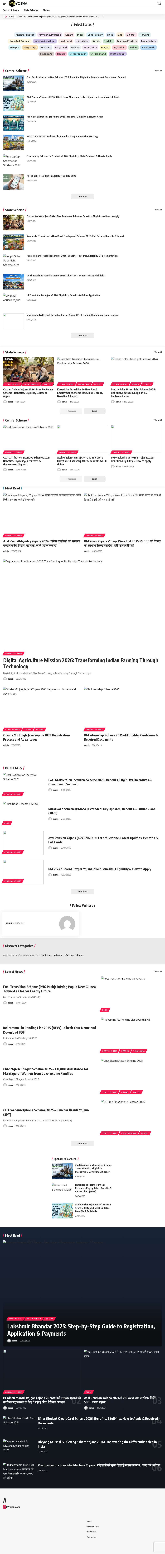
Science (58, 955)
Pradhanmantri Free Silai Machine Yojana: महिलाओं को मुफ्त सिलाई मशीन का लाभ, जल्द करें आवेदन (99, 1465)
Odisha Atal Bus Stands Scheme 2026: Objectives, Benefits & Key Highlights (66, 275)
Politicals (47, 955)
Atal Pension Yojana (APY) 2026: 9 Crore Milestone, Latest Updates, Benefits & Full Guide (73, 97)
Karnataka (83, 384)
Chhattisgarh (31, 384)
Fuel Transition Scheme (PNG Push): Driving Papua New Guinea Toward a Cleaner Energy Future (49, 989)
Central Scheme (16, 70)
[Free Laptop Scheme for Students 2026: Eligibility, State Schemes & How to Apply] (13, 162)
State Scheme (14, 209)
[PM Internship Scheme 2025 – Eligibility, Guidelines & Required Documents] (123, 709)
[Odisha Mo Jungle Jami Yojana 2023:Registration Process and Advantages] (42, 709)
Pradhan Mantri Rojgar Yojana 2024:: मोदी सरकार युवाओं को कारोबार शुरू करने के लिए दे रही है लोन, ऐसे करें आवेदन (42, 1400)
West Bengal (16, 1319)
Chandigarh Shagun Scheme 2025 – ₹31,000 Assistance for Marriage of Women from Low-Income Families (45, 1071)
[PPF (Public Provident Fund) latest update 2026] (13, 182)
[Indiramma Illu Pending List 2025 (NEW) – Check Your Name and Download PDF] (131, 1036)
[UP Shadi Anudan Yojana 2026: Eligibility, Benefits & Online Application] (13, 301)
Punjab (135, 384)
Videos (79, 955)
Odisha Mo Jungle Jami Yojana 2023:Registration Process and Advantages (36, 737)
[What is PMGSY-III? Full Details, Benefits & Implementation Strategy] (13, 143)
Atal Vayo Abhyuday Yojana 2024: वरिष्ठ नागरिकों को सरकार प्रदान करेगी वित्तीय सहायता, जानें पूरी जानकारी (41, 543)
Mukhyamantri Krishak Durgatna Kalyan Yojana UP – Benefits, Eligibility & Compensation (73, 315)
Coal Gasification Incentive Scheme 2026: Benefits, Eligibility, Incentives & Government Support (76, 77)
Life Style (69, 955)
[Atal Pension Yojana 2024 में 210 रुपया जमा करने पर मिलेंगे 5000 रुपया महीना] (123, 1371)
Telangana (139, 1051)
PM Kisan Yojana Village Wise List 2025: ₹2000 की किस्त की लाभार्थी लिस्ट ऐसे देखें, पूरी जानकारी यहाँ (122, 543)
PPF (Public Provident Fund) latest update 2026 (51, 176)
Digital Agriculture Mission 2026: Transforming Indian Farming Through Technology (80, 663)
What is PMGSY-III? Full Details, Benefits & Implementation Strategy (62, 136)
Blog (7, 823)
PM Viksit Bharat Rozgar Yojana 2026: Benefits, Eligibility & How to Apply (65, 116)
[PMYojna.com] (18, 3)
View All (158, 70)
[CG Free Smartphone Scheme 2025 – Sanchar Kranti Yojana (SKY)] (131, 1118)
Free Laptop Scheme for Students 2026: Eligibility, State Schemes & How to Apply (69, 156)
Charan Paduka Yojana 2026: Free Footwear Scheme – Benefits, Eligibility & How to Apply (73, 216)
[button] (6, 3)
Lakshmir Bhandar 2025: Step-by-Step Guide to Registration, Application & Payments (81, 1329)
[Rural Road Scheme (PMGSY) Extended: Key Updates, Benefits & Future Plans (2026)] (23, 814)
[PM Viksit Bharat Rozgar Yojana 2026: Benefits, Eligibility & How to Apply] (13, 123)
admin (10, 401)
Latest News (14, 971)
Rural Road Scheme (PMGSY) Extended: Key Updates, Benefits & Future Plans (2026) (93, 1188)
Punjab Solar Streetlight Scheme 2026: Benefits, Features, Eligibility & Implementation (72, 255)
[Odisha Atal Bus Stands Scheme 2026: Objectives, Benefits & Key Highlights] (13, 282)
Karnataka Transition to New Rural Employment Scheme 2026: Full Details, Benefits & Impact (75, 236)
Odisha (27, 729)
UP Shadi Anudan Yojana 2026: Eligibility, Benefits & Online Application (64, 295)
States (47, 384)
